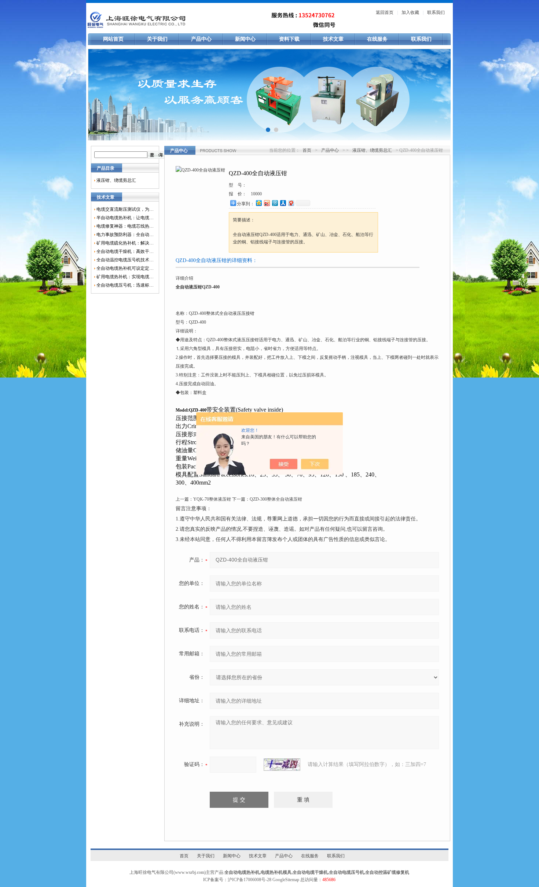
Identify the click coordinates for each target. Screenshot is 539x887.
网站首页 (113, 39)
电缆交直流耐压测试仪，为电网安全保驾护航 (125, 209)
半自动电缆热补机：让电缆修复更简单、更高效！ (125, 217)
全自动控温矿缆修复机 (387, 872)
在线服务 (377, 39)
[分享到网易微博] (291, 202)
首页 (306, 150)
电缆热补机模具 (276, 872)
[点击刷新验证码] (282, 764)
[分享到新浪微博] (267, 202)
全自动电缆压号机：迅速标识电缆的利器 (125, 285)
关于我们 (157, 39)
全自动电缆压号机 (346, 872)
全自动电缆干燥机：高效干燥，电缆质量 (125, 251)
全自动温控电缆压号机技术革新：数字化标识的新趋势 (125, 259)
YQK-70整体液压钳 (212, 499)
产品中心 (201, 39)
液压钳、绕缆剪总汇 (116, 180)
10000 (256, 193)
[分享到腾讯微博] (275, 202)
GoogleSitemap (285, 879)
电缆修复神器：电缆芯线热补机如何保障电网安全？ (125, 226)
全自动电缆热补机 (242, 872)
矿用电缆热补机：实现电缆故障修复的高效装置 (125, 276)
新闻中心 (245, 39)
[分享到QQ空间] (258, 202)
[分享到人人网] (283, 202)
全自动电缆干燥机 (310, 872)
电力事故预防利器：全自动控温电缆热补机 (125, 234)
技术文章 (333, 39)
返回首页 (384, 12)
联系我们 (436, 12)
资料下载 (289, 39)
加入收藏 (410, 12)
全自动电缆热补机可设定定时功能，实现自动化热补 (125, 268)
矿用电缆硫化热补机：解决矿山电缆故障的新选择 (125, 243)
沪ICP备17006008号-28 (249, 879)
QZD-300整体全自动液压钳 (276, 499)
